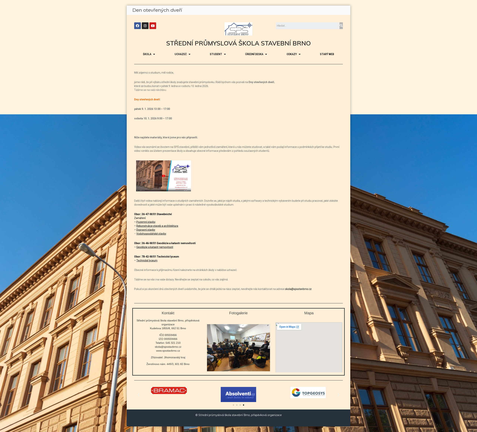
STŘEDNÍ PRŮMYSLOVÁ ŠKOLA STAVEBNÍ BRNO (238, 43)
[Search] (341, 25)
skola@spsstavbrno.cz (298, 289)
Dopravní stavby (145, 229)
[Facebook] (137, 25)
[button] (233, 405)
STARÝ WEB (327, 54)
